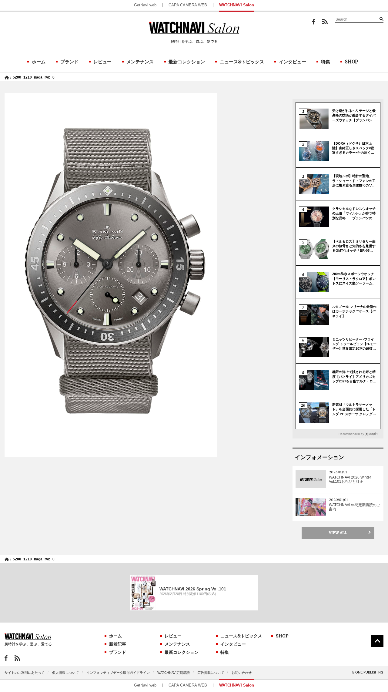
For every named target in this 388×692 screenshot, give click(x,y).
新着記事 (117, 644)
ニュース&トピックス (242, 62)
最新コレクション (187, 62)
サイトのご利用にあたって (25, 672)
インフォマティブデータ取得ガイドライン (118, 672)
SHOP (351, 62)
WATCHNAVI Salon (236, 5)
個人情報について (65, 672)
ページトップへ (377, 641)
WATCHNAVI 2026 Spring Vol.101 (192, 588)
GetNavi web (145, 5)
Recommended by (351, 433)
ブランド (69, 62)
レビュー (102, 62)
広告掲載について (210, 672)
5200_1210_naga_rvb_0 (34, 77)
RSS (325, 21)
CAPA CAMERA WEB (188, 5)
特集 (325, 62)
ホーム (38, 62)
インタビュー (292, 62)
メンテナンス (140, 62)
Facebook (313, 22)
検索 (381, 19)
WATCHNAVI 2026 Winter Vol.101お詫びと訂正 (350, 479)
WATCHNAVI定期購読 (173, 672)
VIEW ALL (338, 532)
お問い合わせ (242, 672)
